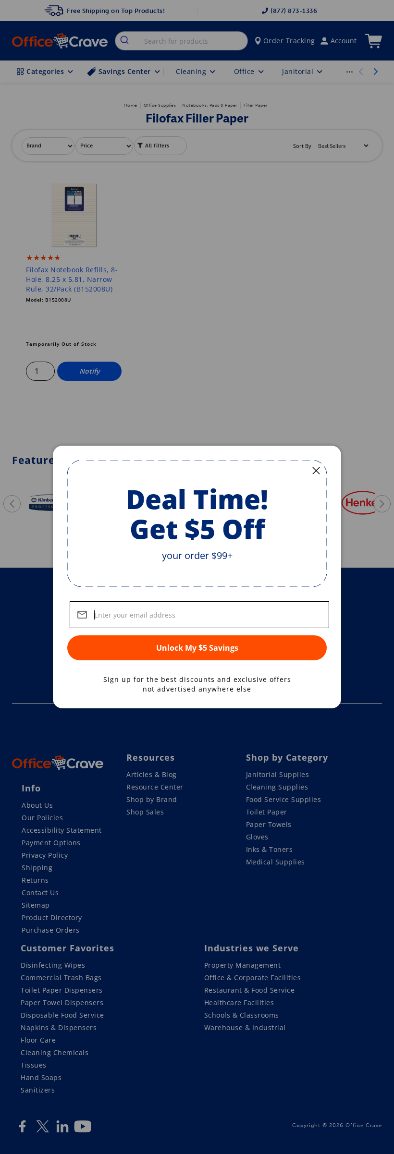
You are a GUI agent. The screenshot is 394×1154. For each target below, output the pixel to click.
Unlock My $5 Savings (197, 648)
